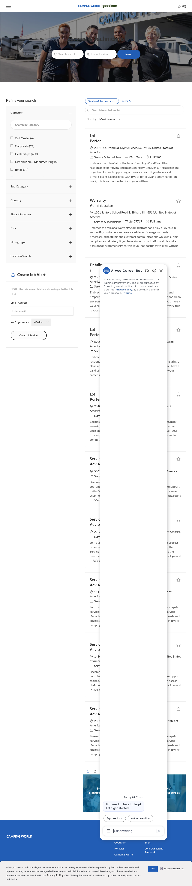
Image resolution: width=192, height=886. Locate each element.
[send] (158, 831)
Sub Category (19, 186)
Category (16, 112)
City (13, 228)
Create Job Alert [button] (28, 335)
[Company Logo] (96, 5)
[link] (27, 836)
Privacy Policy (55, 875)
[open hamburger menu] (8, 6)
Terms (128, 293)
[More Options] (108, 831)
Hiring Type (17, 242)
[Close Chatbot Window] (161, 270)
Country (15, 200)
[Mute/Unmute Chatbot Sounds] (154, 270)
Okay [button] (152, 868)
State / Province (20, 214)
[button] (128, 54)
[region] (133, 550)
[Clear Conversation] (147, 270)
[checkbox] (178, 136)
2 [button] (95, 771)
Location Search (20, 256)
